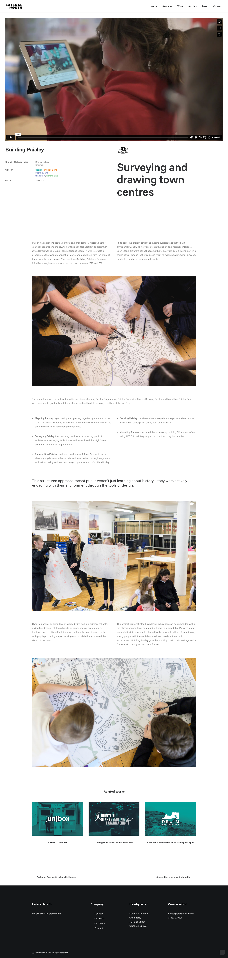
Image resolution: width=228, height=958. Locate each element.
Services (167, 6)
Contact (218, 6)
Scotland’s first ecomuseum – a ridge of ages (170, 842)
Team (205, 6)
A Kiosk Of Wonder (57, 842)
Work (180, 6)
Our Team (99, 923)
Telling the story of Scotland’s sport (114, 842)
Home (154, 6)
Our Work (99, 918)
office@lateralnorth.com (181, 913)
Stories (192, 6)
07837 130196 (175, 917)
